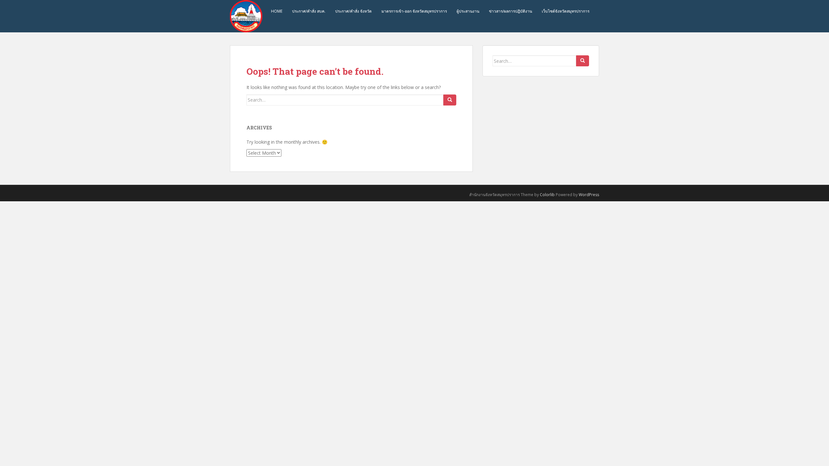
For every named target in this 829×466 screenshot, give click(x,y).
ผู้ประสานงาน (468, 11)
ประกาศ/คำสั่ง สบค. (308, 11)
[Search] (449, 99)
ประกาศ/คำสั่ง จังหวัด (353, 11)
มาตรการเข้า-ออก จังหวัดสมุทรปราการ (414, 11)
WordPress (589, 194)
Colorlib (547, 194)
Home (276, 11)
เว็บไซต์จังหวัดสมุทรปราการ (565, 11)
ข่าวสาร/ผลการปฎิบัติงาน (510, 11)
